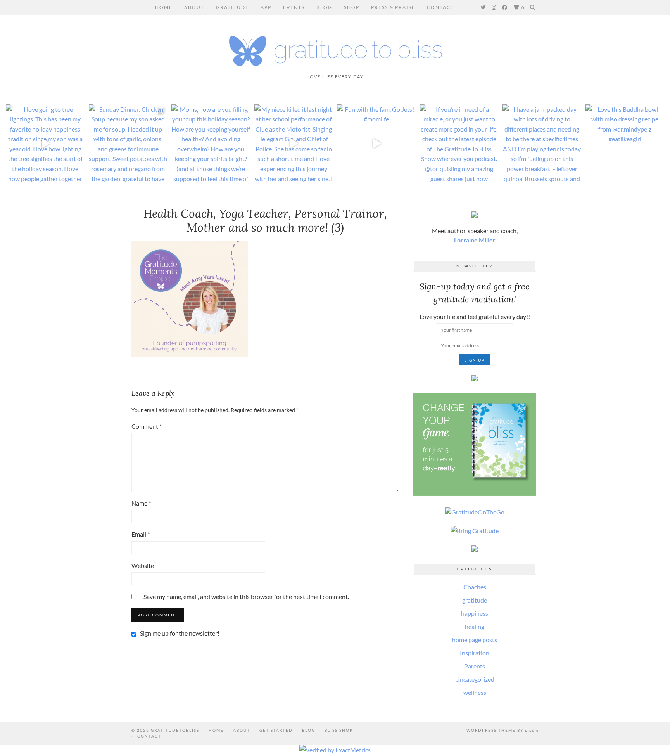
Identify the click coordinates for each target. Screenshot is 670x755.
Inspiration (474, 652)
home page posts (474, 639)
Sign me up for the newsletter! (179, 633)
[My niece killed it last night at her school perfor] (293, 144)
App (266, 7)
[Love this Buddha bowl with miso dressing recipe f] (625, 144)
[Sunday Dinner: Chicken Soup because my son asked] (128, 144)
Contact (440, 7)
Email (140, 534)
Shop (351, 7)
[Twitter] (483, 7)
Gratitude (232, 7)
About (194, 7)
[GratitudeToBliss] (335, 47)
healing (474, 626)
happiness (474, 613)
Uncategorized (474, 679)
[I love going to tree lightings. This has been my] (45, 144)
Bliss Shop (339, 730)
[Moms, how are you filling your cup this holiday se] (210, 144)
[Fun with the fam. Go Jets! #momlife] (376, 144)
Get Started (276, 730)
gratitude (474, 600)
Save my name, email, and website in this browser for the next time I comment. (246, 596)
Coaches (474, 586)
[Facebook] (505, 7)
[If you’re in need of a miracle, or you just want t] (459, 144)
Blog (324, 7)
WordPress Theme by (502, 730)
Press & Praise (393, 7)
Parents (474, 666)
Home (164, 7)
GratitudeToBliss (175, 730)
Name (141, 503)
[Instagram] (494, 7)
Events (294, 7)
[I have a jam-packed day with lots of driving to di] (542, 144)
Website (142, 565)
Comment (146, 426)
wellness (474, 692)
